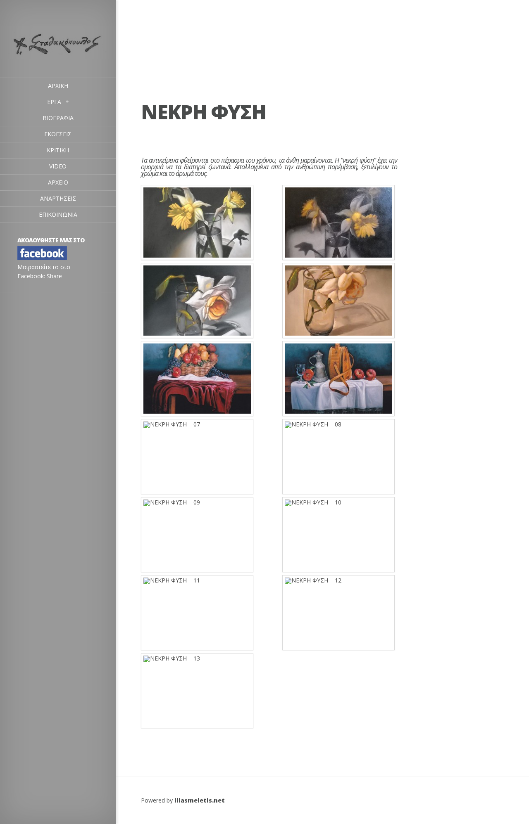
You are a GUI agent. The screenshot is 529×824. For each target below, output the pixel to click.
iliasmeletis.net (199, 800)
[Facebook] (42, 258)
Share (54, 276)
